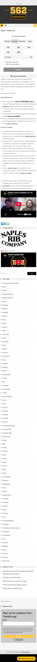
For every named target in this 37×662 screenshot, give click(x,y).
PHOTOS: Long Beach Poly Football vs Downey (15, 585)
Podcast (5, 458)
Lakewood (5, 411)
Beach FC (5, 316)
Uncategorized (6, 535)
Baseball (5, 308)
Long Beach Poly (7, 429)
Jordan (4, 403)
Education (5, 367)
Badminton (5, 305)
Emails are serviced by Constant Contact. (14, 632)
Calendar (5, 327)
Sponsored (6, 498)
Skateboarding (6, 484)
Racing (4, 462)
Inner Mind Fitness (7, 396)
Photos (4, 455)
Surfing (4, 509)
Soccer (4, 487)
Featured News (7, 374)
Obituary (5, 447)
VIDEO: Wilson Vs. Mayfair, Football (11, 577)
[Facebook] (2, 224)
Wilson (4, 550)
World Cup (5, 553)
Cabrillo (4, 323)
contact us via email (25, 173)
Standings (5, 506)
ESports (5, 371)
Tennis (4, 517)
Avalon (4, 301)
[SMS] (8, 224)
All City (4, 287)
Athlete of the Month (8, 294)
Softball (5, 491)
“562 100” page (12, 168)
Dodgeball (5, 363)
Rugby (4, 469)
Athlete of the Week (8, 297)
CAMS (4, 330)
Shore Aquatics (6, 477)
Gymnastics (6, 385)
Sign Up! (18, 636)
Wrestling (5, 557)
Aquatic (4, 290)
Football (5, 378)
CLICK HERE (5, 186)
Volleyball (5, 542)
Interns (4, 400)
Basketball (5, 312)
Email (4, 620)
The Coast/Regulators (8, 520)
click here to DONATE (13, 116)
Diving (4, 360)
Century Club (6, 334)
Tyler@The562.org (30, 136)
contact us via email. (12, 124)
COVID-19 (5, 352)
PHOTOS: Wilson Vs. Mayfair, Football (12, 588)
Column (4, 345)
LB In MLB (5, 414)
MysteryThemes (26, 652)
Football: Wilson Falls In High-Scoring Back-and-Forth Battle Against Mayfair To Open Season (18, 572)
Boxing (4, 319)
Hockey (5, 392)
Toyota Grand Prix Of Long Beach (11, 528)
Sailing (4, 473)
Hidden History (6, 389)
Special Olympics (7, 495)
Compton (5, 349)
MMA (4, 444)
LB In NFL (5, 422)
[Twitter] (5, 224)
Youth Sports (6, 561)
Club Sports (6, 341)
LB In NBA (5, 418)
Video (4, 539)
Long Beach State (7, 433)
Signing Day (6, 480)
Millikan (5, 440)
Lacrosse (5, 407)
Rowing (5, 466)
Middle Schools (7, 436)
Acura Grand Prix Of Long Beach (11, 283)
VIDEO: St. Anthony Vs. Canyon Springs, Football (15, 581)
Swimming (5, 513)
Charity (4, 338)
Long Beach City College (9, 425)
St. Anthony (6, 502)
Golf (4, 382)
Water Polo (5, 546)
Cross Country (6, 356)
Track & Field (6, 531)
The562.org (6, 524)
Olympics (5, 451)
